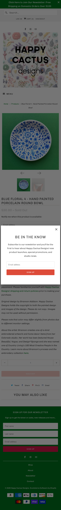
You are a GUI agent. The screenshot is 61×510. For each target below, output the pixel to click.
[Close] (56, 229)
